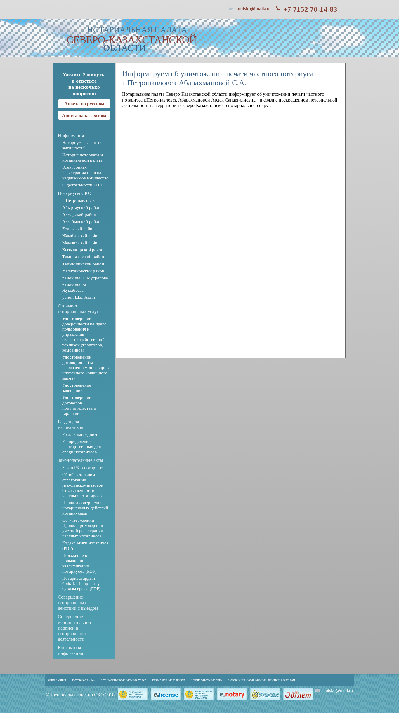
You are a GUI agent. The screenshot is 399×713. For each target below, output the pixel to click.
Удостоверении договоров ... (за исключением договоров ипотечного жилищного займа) (85, 367)
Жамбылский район (81, 235)
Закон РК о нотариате (83, 467)
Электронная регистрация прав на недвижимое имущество (85, 172)
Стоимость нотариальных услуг (123, 679)
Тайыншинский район (83, 264)
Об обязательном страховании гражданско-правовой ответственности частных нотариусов (82, 485)
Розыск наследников (81, 434)
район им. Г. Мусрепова (85, 278)
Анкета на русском (84, 103)
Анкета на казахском (84, 115)
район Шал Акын (78, 297)
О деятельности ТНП (82, 185)
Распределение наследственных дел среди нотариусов (81, 446)
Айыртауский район (81, 207)
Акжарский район (79, 214)
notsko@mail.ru (254, 8)
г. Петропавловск (78, 200)
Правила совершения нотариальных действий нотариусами (85, 507)
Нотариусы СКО (74, 193)
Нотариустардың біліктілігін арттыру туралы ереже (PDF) (81, 583)
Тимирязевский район (83, 256)
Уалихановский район (83, 271)
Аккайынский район (81, 221)
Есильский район (78, 228)
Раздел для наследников (168, 679)
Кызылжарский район (82, 249)
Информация (71, 135)
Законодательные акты (80, 460)
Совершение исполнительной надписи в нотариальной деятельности (74, 628)
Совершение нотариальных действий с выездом (78, 603)
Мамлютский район (81, 242)
